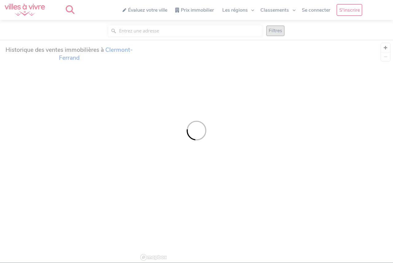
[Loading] (196, 131)
